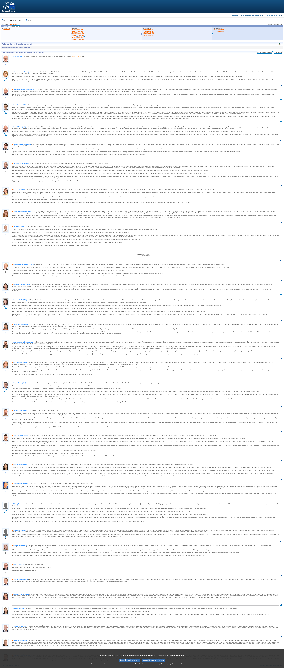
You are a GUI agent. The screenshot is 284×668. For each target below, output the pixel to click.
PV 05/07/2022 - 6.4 (148, 33)
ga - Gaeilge (252, 15)
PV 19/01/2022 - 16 (77, 31)
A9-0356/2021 (6, 29)
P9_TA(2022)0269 (219, 31)
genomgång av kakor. (189, 664)
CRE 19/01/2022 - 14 (78, 33)
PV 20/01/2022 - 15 (148, 31)
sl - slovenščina (277, 15)
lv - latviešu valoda (258, 15)
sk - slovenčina (275, 15)
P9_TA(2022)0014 (219, 29)
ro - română (273, 15)
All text (29, 20)
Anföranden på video (266, 52)
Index (4, 20)
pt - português (271, 15)
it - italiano (256, 15)
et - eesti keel (243, 15)
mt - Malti (264, 15)
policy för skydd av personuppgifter (152, 664)
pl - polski (269, 15)
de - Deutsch (241, 15)
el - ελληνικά (246, 15)
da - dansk (239, 15)
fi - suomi (279, 15)
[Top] (281, 68)
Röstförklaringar (148, 35)
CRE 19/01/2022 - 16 (78, 35)
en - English (248, 15)
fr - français (250, 15)
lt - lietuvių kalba (260, 15)
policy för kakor (172, 664)
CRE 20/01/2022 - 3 (148, 32)
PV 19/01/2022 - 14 (77, 29)
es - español (235, 15)
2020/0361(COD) (13, 24)
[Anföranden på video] (5, 65)
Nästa (20, 20)
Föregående (13, 20)
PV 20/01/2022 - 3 (148, 29)
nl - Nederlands (267, 15)
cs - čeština (237, 15)
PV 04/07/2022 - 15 (77, 37)
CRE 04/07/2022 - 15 (78, 39)
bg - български (233, 15)
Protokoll (279, 52)
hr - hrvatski (254, 15)
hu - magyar (262, 15)
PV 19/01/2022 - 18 (77, 32)
